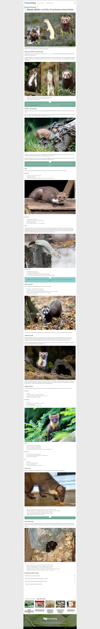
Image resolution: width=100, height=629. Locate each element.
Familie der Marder (49, 53)
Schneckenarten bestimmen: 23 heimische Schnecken (60, 611)
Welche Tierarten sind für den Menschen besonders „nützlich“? (36, 578)
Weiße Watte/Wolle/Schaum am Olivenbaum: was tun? (29, 611)
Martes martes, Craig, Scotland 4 (37, 507)
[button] (75, 3)
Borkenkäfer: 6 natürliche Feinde (71, 610)
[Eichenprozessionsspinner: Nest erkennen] (39, 604)
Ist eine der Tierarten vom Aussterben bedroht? (33, 584)
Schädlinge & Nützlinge (32, 7)
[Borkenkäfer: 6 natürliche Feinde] (71, 604)
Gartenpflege (26, 6)
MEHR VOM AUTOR (41, 599)
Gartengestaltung (49, 3)
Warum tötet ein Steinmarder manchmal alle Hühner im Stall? (36, 581)
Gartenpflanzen (40, 3)
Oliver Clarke (27, 507)
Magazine (65, 627)
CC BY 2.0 (46, 507)
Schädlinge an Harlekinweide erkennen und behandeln (50, 611)
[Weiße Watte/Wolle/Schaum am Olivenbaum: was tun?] (29, 604)
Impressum (74, 627)
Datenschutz (69, 627)
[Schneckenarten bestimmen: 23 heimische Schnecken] (60, 604)
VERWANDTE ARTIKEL (30, 599)
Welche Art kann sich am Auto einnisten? (32, 575)
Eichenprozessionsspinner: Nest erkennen (39, 610)
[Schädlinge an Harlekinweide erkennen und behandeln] (50, 604)
